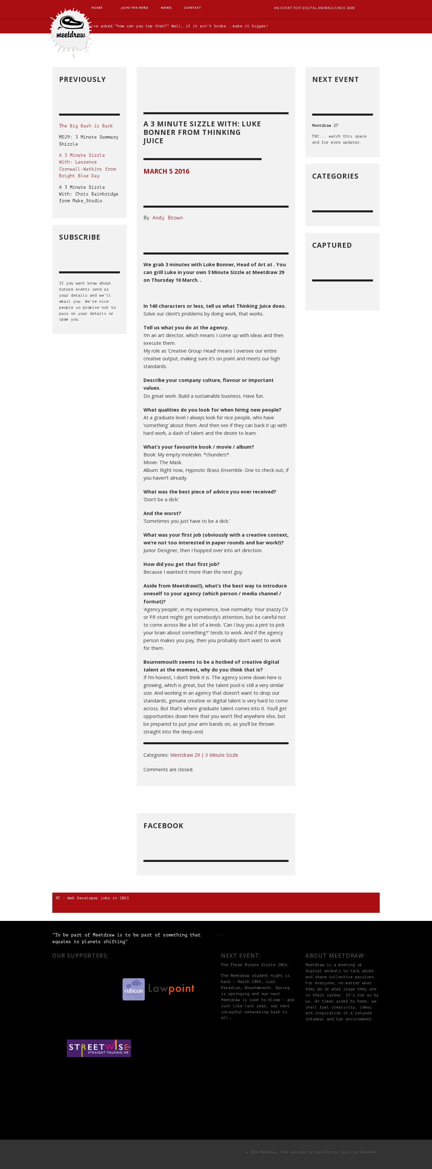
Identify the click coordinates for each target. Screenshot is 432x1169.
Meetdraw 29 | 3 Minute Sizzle (204, 755)
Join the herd (134, 7)
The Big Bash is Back (86, 126)
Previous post (268, 800)
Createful (368, 1152)
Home (97, 7)
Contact (192, 7)
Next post (157, 800)
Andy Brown (168, 217)
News (166, 7)
